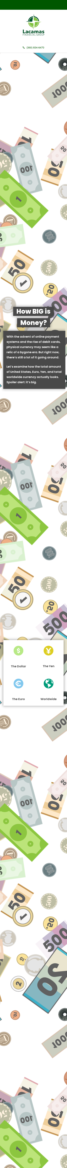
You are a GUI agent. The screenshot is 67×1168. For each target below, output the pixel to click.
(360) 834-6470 (35, 47)
